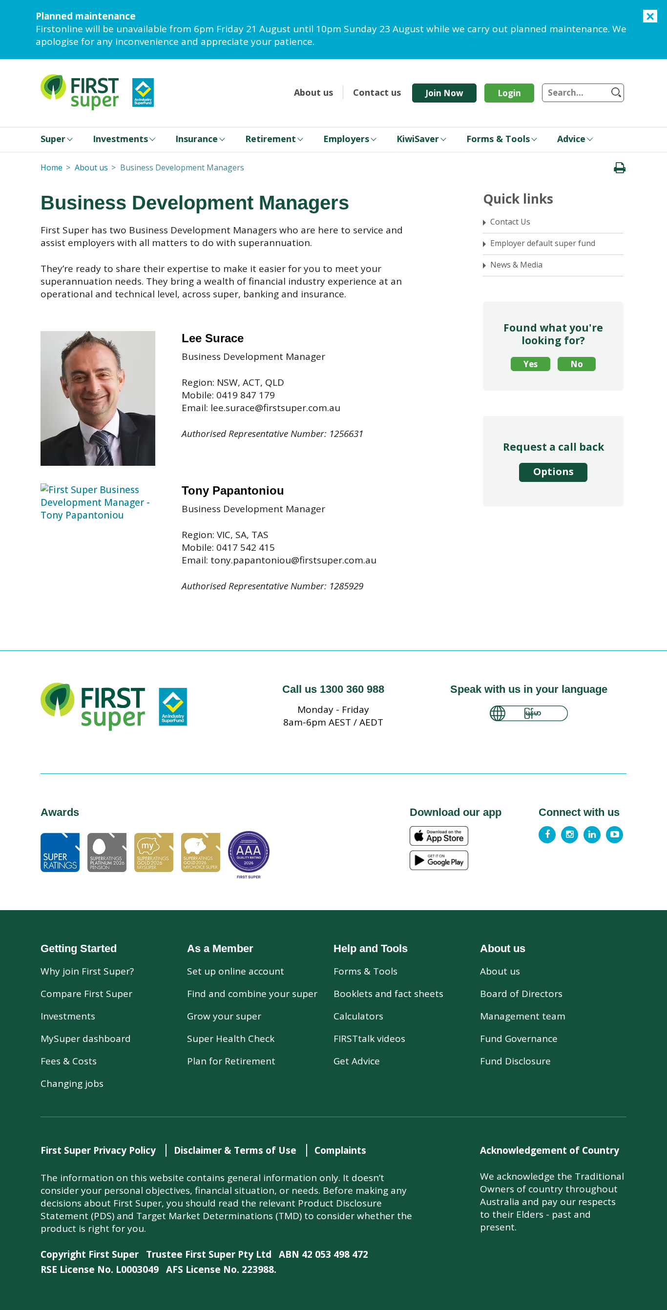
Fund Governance (519, 1038)
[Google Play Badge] (471, 860)
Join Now (444, 93)
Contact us (377, 92)
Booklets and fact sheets (388, 993)
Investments (120, 139)
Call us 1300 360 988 (333, 689)
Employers (346, 139)
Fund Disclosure (515, 1061)
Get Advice (357, 1061)
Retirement (270, 139)
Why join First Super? (87, 971)
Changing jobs (72, 1083)
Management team (522, 1016)
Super (53, 139)
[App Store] (471, 836)
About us (313, 92)
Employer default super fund (542, 243)
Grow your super (224, 1016)
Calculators (358, 1016)
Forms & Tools (498, 139)
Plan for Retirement (231, 1061)
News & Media (516, 264)
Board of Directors (521, 993)
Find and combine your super (252, 993)
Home (52, 167)
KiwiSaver (417, 139)
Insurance (196, 139)
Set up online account (235, 971)
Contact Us (510, 221)
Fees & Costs (69, 1061)
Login (509, 93)
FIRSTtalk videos (369, 1038)
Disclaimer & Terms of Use (235, 1150)
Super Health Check (230, 1038)
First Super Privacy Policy (98, 1150)
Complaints (340, 1150)
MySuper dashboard (86, 1038)
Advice (571, 139)
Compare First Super (86, 993)
